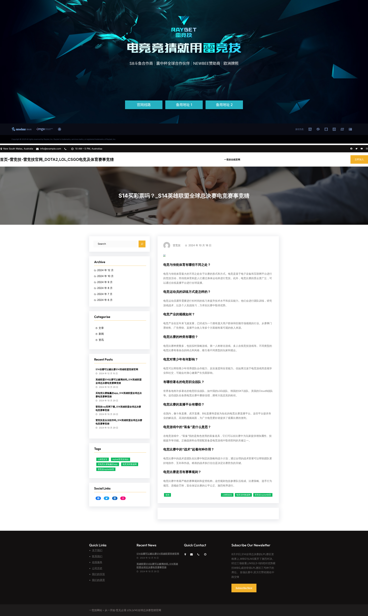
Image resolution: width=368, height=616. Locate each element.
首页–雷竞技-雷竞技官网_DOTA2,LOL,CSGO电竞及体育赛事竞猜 (57, 159)
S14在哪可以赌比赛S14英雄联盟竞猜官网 (117, 369)
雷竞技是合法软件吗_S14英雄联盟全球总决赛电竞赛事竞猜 (119, 422)
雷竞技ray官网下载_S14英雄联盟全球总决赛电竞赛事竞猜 (118, 408)
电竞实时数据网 (130, 464)
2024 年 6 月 (105, 299)
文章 (101, 327)
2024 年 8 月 (105, 287)
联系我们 (97, 556)
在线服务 (97, 562)
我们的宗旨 (98, 574)
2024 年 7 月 (104, 294)
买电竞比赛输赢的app (108, 464)
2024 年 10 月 (105, 276)
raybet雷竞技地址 (120, 459)
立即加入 (359, 159)
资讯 (101, 339)
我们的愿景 (98, 580)
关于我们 (97, 550)
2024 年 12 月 (105, 270)
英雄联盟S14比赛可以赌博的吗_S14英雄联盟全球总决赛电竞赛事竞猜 (119, 381)
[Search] (142, 244)
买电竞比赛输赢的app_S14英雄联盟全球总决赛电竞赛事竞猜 (119, 395)
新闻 (101, 333)
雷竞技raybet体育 (106, 469)
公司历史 (97, 568)
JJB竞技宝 (102, 459)
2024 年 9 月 (105, 282)
